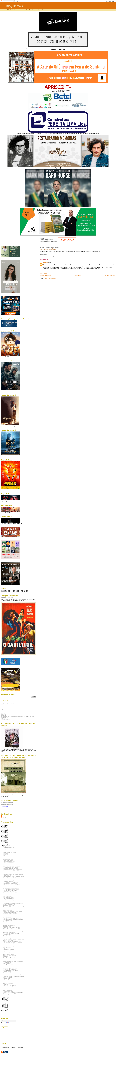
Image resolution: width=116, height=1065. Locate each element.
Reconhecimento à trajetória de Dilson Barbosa (12, 993)
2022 (3, 828)
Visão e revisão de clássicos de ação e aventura (12, 942)
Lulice (4, 948)
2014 (3, 839)
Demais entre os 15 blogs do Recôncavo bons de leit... (13, 902)
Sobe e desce (5, 921)
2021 (3, 830)
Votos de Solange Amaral (8, 986)
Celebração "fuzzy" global (8, 972)
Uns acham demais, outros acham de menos (11, 848)
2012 (3, 841)
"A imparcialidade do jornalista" (9, 861)
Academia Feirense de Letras (7, 702)
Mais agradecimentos (7, 979)
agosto (4, 998)
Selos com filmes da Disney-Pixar (9, 880)
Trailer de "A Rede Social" (8, 895)
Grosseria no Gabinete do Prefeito (9, 912)
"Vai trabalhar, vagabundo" (8, 881)
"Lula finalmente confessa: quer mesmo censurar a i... (13, 919)
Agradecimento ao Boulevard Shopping (10, 957)
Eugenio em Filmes (5, 709)
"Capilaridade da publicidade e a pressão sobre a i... (13, 911)
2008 (3, 1009)
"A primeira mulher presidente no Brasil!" (10, 938)
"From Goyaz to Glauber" (8, 929)
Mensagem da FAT (6, 978)
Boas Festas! (5, 956)
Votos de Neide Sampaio (7, 922)
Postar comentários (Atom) (50, 278)
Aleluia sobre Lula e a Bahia (8, 905)
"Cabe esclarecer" (6, 907)
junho (4, 1000)
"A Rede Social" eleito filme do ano (9, 893)
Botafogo (3, 706)
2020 (3, 831)
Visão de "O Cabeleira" (7, 597)
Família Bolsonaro (5, 710)
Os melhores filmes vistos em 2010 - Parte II (11, 888)
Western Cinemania (5, 719)
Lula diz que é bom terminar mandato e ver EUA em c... (13, 899)
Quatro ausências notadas (8, 991)
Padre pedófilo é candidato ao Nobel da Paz (11, 884)
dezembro (5, 845)
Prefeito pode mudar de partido (9, 904)
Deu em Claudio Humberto (8, 910)
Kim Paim (3, 713)
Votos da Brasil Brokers (7, 977)
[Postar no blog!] (42, 254)
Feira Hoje (3, 711)
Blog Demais (14, 6)
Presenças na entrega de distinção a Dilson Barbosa (13, 992)
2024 (3, 826)
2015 (3, 837)
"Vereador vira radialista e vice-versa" (10, 858)
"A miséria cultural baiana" (8, 967)
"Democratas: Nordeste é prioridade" (10, 913)
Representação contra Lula (8, 898)
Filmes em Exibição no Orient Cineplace (10, 867)
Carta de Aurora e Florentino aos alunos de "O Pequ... (13, 931)
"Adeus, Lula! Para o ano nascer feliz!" (10, 958)
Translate (12, 1022)
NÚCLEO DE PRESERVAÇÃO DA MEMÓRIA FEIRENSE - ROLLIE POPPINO (17, 716)
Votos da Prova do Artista (8, 983)
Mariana (45, 262)
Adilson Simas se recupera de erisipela (10, 868)
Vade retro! (5, 864)
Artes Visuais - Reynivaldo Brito (8, 703)
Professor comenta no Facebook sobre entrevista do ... (13, 903)
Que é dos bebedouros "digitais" (9, 878)
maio (4, 1001)
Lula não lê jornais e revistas (8, 862)
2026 (3, 823)
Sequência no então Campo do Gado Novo (11, 927)
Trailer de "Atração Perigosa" (8, 897)
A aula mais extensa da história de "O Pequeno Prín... (13, 939)
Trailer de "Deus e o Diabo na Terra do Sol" (11, 928)
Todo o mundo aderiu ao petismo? (9, 852)
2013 (3, 840)
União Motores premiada (8, 924)
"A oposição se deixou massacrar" (9, 936)
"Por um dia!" (5, 854)
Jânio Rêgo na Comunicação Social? (10, 900)
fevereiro (5, 1005)
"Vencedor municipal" (7, 875)
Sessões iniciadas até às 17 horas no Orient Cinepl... (13, 961)
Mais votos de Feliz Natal (8, 953)
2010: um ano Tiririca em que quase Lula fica (11, 866)
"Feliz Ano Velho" (6, 853)
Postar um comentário (44, 273)
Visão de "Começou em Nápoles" (9, 951)
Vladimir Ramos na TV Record (9, 964)
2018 (3, 833)
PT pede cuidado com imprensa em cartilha (11, 863)
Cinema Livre (4, 707)
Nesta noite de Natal (7, 947)
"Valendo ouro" (6, 909)
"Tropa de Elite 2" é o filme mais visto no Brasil (12, 918)
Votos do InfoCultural (7, 982)
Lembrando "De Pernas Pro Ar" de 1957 (10, 960)
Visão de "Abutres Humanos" (8, 954)
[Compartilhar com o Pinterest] (46, 254)
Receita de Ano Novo (7, 851)
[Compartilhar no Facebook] (45, 254)
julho (4, 999)
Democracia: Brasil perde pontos (9, 969)
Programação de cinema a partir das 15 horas (12, 946)
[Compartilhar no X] (43, 254)
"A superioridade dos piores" (8, 949)
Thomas (4, 817)
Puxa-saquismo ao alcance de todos (10, 883)
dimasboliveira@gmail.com (7, 804)
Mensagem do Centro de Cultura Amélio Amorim (12, 941)
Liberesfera (3, 715)
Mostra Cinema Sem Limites (8, 891)
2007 (3, 1010)
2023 (3, 827)
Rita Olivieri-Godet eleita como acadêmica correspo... (13, 874)
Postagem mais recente (45, 275)
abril (4, 1003)
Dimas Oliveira (6, 815)
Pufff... (4, 855)
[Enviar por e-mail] (40, 254)
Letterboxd (3, 714)
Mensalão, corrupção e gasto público (10, 968)
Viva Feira (3, 718)
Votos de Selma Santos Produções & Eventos (12, 945)
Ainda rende (5, 914)
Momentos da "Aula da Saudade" (9, 932)
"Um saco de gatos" (7, 963)
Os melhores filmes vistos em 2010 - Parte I (11, 887)
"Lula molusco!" (6, 856)
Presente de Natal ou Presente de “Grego (11, 892)
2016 (3, 836)
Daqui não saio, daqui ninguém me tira (10, 882)
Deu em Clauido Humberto (8, 935)
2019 (3, 832)
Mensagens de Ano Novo (8, 859)
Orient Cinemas (4, 717)
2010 (3, 844)
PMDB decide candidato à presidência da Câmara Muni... (14, 976)
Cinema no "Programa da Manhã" (9, 877)
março (4, 1004)
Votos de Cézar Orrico (7, 990)
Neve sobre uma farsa (48, 249)
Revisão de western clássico (8, 849)
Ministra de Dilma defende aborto (9, 925)
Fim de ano (5, 873)
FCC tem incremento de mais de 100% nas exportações (14, 975)
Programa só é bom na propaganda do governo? (12, 885)
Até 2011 (4, 846)
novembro (5, 994)
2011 (3, 842)
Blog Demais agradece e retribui (9, 980)
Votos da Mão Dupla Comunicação (9, 985)
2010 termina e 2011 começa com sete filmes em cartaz (14, 906)
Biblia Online (4, 704)
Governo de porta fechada (8, 871)
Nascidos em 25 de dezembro (9, 943)
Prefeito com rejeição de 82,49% (9, 847)
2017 (3, 835)
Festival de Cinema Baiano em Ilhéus (10, 890)
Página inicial (78, 275)
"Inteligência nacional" (7, 934)
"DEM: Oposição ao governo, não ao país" (11, 933)
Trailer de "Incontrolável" (8, 896)
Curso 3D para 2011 (7, 917)
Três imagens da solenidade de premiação (11, 987)
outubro (5, 996)
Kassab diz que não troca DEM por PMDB (11, 870)
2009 (3, 1007)
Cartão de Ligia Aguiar (7, 965)
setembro (5, 997)
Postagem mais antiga (110, 275)
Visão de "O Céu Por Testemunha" (9, 955)
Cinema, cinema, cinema (8, 860)
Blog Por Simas (4, 705)
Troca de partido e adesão (8, 916)
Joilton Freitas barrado (7, 926)
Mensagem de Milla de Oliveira (9, 989)
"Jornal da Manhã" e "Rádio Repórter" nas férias (12, 869)
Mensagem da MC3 (7, 971)
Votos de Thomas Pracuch (8, 940)
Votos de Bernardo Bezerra (8, 950)
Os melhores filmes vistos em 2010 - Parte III (11, 889)
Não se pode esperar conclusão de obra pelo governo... (14, 876)
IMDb (2, 712)
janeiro (4, 1006)
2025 (3, 825)
